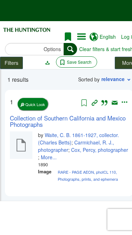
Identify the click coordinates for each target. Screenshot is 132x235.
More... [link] (49, 157)
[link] (69, 121)
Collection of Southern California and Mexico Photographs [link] (68, 121)
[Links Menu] (81, 37)
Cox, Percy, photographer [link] (99, 149)
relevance (113, 78)
